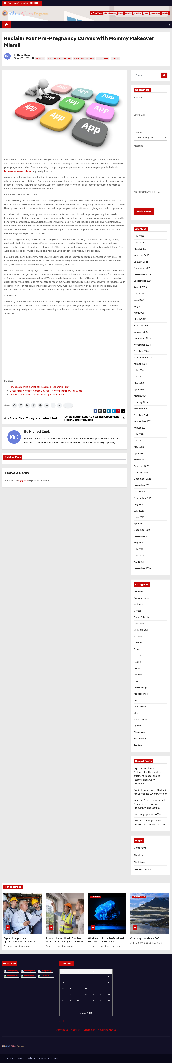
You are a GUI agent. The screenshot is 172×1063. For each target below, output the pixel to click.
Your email (139, 114)
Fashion (138, 636)
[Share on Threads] (59, 405)
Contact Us (140, 847)
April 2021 (139, 562)
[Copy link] (68, 405)
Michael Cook (23, 55)
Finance (138, 642)
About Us (138, 855)
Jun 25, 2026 (97, 946)
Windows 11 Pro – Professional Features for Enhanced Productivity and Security (149, 804)
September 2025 (143, 280)
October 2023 (141, 415)
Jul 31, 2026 (12, 946)
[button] (169, 24)
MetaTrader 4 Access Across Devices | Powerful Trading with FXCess (46, 390)
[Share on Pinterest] (40, 405)
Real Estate (140, 706)
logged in (23, 480)
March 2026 (140, 249)
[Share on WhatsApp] (33, 405)
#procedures (102, 58)
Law (136, 681)
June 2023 (139, 440)
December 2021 (142, 530)
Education (139, 623)
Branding (138, 591)
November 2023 (142, 408)
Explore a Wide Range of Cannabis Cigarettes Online (37, 394)
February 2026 (141, 255)
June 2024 (139, 376)
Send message (144, 211)
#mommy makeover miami (59, 58)
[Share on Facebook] (14, 405)
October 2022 (141, 491)
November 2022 (142, 485)
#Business (39, 58)
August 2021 (140, 542)
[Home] (6, 24)
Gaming (138, 655)
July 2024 (139, 370)
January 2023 (141, 472)
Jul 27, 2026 (55, 946)
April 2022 (139, 523)
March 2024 (140, 395)
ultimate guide (110, 13)
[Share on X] (20, 405)
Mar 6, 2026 (139, 943)
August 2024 (140, 363)
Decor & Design (142, 617)
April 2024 (139, 389)
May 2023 (139, 446)
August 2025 (140, 287)
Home (137, 668)
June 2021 (139, 555)
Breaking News (141, 598)
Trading (138, 745)
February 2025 (141, 325)
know (120, 13)
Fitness (137, 649)
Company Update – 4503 (147, 814)
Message (138, 145)
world (146, 13)
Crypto (137, 610)
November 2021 (142, 536)
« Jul (61, 1021)
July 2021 (138, 549)
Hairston (25, 946)
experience (155, 13)
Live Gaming (140, 687)
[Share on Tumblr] (53, 405)
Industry (138, 674)
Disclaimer (139, 862)
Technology (140, 738)
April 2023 (139, 453)
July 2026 (139, 236)
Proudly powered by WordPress (16, 1058)
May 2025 (139, 306)
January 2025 (141, 332)
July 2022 (139, 510)
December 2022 (142, 478)
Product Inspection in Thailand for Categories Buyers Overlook (64, 940)
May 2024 (139, 383)
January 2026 (141, 261)
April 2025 (139, 312)
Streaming (139, 732)
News (136, 700)
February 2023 (141, 466)
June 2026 (139, 242)
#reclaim (115, 58)
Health (137, 662)
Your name (139, 97)
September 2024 (143, 357)
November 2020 (142, 568)
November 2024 (142, 344)
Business (138, 604)
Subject (138, 132)
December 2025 (142, 268)
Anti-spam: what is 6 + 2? (147, 191)
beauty (165, 13)
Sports (137, 725)
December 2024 (142, 338)
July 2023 (139, 434)
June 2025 (139, 300)
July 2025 (139, 293)
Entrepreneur (141, 629)
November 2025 (142, 274)
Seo (136, 712)
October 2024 (141, 351)
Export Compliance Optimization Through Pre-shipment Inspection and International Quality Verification (148, 776)
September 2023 (143, 421)
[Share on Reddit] (46, 405)
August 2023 (140, 427)
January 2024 (141, 402)
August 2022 (140, 504)
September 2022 (143, 498)
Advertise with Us (143, 869)
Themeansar (53, 1058)
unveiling (137, 13)
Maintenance (141, 693)
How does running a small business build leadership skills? (40, 386)
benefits (128, 13)
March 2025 (140, 319)
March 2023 (140, 459)
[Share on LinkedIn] (27, 405)
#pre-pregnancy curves (84, 58)
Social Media (140, 719)
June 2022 (139, 517)
